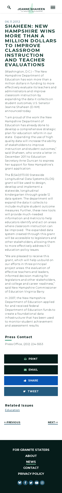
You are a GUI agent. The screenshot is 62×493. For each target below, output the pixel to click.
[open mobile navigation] (53, 7)
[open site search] (9, 7)
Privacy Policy (31, 474)
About (31, 456)
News (31, 462)
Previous (14, 422)
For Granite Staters (31, 450)
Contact (31, 468)
